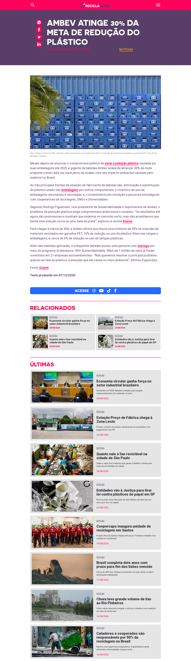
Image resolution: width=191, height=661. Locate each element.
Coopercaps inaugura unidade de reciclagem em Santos (123, 528)
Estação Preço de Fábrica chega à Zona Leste (124, 419)
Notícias (126, 49)
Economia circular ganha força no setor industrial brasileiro (69, 322)
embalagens (69, 190)
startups (143, 246)
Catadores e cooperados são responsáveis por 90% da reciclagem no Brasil (120, 637)
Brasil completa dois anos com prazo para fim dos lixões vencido (124, 565)
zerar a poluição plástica (122, 163)
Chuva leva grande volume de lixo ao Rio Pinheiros (123, 601)
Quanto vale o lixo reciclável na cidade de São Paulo (67, 341)
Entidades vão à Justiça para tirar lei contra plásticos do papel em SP (135, 341)
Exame (127, 221)
